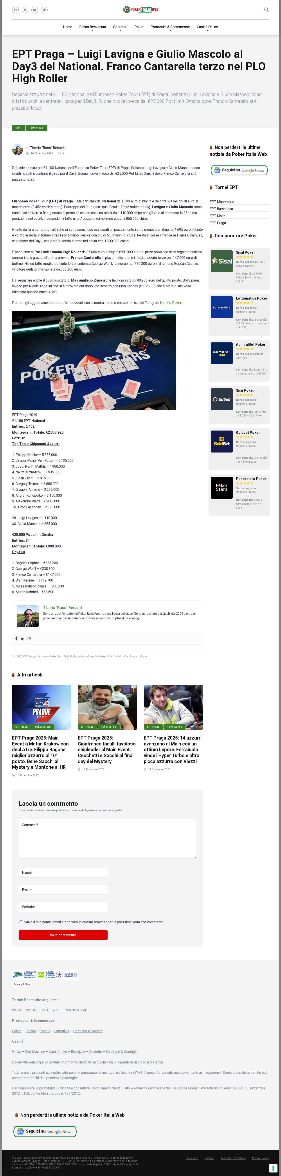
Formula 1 (61, 1031)
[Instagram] (29, 638)
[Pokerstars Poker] (222, 497)
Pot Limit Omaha (118, 656)
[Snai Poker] (222, 409)
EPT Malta (217, 216)
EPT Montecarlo (222, 202)
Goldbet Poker (248, 433)
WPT (56, 1010)
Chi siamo (192, 1158)
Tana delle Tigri (75, 1010)
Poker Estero (42, 726)
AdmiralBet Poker (251, 344)
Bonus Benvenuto (92, 27)
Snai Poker (245, 390)
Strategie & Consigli (121, 1052)
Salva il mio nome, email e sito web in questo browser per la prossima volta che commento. (94, 922)
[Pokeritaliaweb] (141, 9)
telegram (144, 656)
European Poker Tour (49, 656)
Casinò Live (58, 1052)
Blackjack (78, 1052)
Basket (30, 1031)
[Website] (44, 10)
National (83, 656)
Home (67, 27)
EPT (18, 127)
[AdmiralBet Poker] (222, 363)
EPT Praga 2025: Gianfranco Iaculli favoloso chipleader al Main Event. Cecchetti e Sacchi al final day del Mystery (107, 749)
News (16, 1052)
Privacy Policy (22, 984)
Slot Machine (35, 1052)
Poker (139, 27)
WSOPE (32, 1010)
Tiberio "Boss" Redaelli (47, 148)
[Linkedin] (23, 638)
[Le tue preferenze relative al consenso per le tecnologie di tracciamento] (273, 1168)
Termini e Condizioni (233, 1158)
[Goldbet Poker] (222, 451)
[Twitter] (25, 10)
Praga (133, 656)
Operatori (120, 27)
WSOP (17, 1010)
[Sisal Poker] (222, 271)
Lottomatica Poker (251, 298)
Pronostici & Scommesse (170, 27)
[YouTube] (34, 10)
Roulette (95, 1052)
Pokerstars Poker (251, 479)
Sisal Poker (245, 252)
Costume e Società (88, 1031)
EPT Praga (37, 127)
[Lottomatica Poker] (222, 317)
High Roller (70, 656)
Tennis (45, 1031)
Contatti (209, 1158)
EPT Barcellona (221, 209)
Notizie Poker (170, 303)
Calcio (17, 1031)
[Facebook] (15, 10)
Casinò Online (207, 27)
